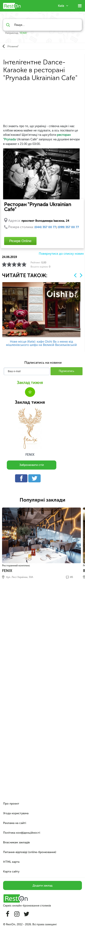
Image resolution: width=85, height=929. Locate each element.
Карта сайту (11, 871)
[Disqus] (42, 638)
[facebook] (22, 479)
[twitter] (35, 479)
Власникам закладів (16, 842)
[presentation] (75, 275)
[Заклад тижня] (30, 428)
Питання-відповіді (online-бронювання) (29, 852)
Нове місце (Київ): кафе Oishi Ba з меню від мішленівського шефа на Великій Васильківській (41, 343)
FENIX (23, 33)
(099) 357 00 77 (68, 227)
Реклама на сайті (14, 823)
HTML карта (11, 862)
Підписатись (66, 371)
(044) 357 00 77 (45, 227)
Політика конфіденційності (21, 832)
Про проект (11, 803)
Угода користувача (15, 813)
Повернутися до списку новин (61, 253)
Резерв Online (20, 241)
